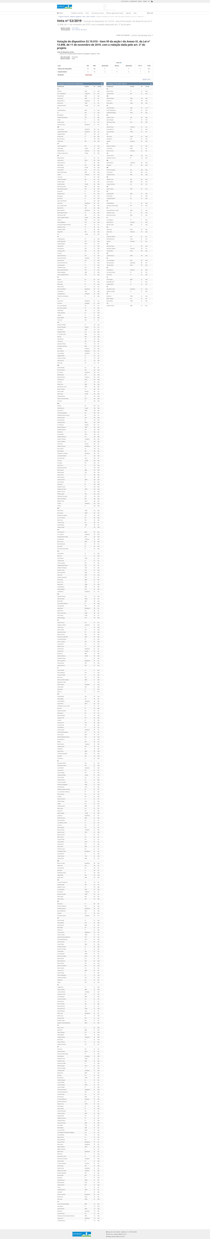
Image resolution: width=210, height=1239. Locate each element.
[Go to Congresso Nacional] (64, 6)
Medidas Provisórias (77, 13)
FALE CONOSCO (125, 1)
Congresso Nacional (63, 16)
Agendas (128, 13)
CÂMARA (145, 1)
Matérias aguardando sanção (114, 13)
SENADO (140, 1)
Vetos (87, 13)
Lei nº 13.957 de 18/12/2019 (79, 29)
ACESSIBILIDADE (133, 1)
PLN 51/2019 (75, 28)
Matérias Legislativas (75, 16)
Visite (134, 13)
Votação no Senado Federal (117, 84)
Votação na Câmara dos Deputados (70, 84)
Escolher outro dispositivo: (123, 35)
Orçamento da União (97, 13)
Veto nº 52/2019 (91, 16)
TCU (149, 1)
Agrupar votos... (147, 79)
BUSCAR (150, 13)
